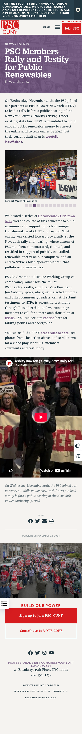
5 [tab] (42, 205)
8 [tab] (54, 205)
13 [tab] (74, 205)
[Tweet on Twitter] (37, 521)
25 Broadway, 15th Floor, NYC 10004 (41, 670)
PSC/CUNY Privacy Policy (41, 697)
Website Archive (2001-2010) (41, 685)
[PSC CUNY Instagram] (44, 652)
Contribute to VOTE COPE (41, 631)
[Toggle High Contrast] (78, 445)
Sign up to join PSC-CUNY (41, 616)
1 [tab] (26, 205)
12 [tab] (70, 205)
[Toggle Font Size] (78, 456)
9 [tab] (58, 205)
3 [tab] (34, 205)
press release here (55, 333)
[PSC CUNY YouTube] (51, 652)
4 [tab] (38, 205)
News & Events (17, 44)
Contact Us (60, 691)
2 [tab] (30, 205)
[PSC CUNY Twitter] (37, 652)
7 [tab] (50, 205)
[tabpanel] (41, 176)
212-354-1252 (41, 675)
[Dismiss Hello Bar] (78, 10)
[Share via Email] (44, 521)
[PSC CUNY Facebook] (30, 652)
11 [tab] (66, 205)
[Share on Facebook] (30, 521)
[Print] (51, 521)
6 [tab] (46, 205)
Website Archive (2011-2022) (32, 691)
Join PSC (72, 28)
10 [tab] (62, 205)
